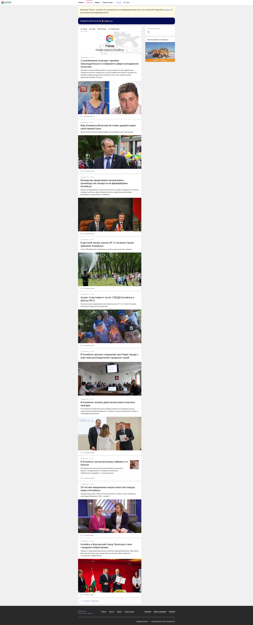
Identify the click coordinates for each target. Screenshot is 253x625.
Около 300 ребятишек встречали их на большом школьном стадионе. (106, 249)
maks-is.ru (108, 21)
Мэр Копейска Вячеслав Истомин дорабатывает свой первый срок (108, 127)
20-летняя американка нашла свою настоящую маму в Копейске (108, 489)
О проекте (147, 611)
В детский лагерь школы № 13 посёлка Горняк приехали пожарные (107, 244)
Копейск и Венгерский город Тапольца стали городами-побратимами (106, 546)
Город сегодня (107, 2)
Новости (89, 2)
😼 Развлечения (113, 29)
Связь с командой (160, 611)
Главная (81, 2)
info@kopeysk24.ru (142, 621)
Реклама (172, 611)
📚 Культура (102, 29)
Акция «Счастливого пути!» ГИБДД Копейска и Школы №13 (107, 299)
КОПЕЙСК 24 (82, 611)
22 (88, 171)
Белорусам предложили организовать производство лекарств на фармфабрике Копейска (104, 183)
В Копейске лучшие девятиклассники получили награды (108, 404)
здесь (167, 10)
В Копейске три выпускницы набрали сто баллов (104, 463)
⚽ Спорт (92, 29)
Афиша (97, 2)
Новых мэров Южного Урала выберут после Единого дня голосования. (107, 132)
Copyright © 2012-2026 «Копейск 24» (163, 621)
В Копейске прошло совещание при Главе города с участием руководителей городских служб (109, 356)
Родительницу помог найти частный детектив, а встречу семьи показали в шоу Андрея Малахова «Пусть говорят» (108, 495)
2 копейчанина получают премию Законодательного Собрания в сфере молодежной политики (109, 63)
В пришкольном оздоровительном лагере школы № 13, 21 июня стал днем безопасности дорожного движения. (108, 305)
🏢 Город (84, 29)
